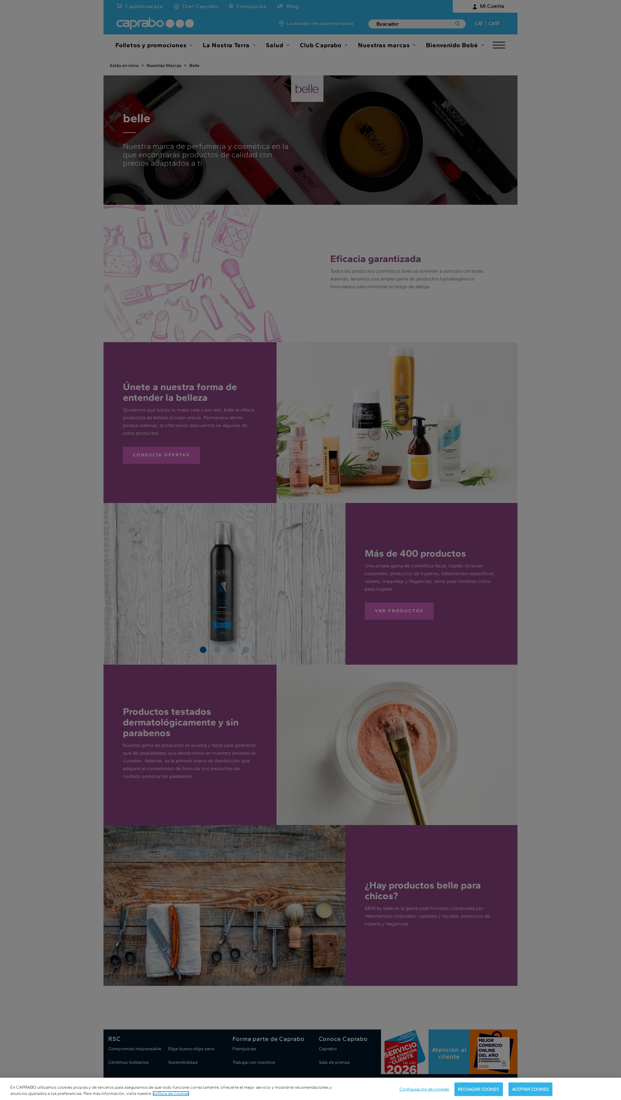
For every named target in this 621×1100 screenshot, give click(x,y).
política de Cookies (171, 1093)
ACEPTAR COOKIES (530, 1089)
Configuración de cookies (424, 1089)
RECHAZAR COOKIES (478, 1089)
